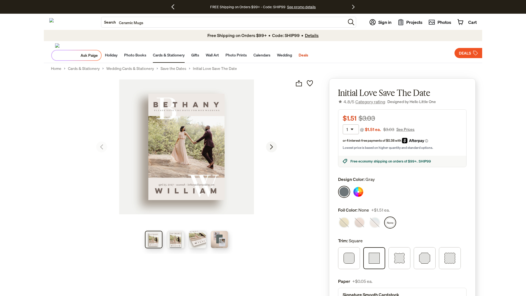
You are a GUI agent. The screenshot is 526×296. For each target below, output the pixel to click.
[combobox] (223, 22)
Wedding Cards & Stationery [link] (130, 68)
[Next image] (271, 146)
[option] (344, 192)
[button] (351, 22)
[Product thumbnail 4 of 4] (219, 239)
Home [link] (56, 68)
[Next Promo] (353, 7)
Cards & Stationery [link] (84, 68)
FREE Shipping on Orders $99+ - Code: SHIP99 (247, 6)
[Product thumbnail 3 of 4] (197, 239)
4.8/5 (364, 102)
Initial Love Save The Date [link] (215, 68)
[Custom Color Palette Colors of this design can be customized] (358, 192)
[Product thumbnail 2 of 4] (175, 239)
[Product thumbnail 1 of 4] (153, 239)
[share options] (299, 83)
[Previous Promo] (174, 6)
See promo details (301, 6)
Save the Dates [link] (173, 68)
